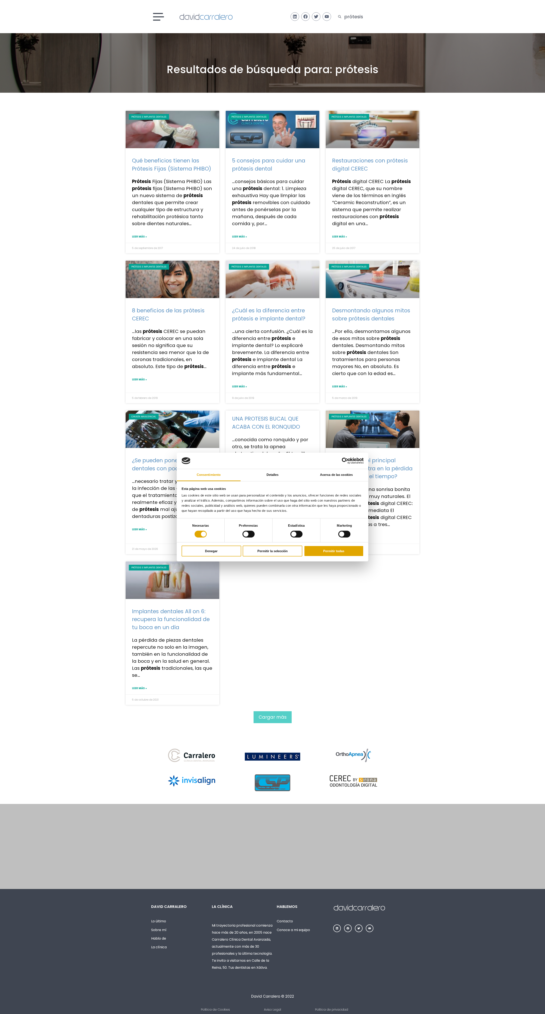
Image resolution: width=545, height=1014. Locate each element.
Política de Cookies (215, 1009)
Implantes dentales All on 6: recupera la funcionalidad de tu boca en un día (171, 619)
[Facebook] (305, 16)
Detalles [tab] (273, 474)
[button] (273, 717)
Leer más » (139, 236)
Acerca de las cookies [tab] (336, 474)
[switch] (248, 534)
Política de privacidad (331, 1009)
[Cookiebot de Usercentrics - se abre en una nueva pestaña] (345, 461)
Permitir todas (333, 551)
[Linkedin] (295, 16)
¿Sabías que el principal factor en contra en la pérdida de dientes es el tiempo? (372, 468)
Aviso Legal (272, 1009)
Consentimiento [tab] (209, 474)
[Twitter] (316, 16)
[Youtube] (327, 16)
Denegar (211, 551)
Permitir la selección (272, 551)
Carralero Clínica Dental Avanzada (241, 939)
